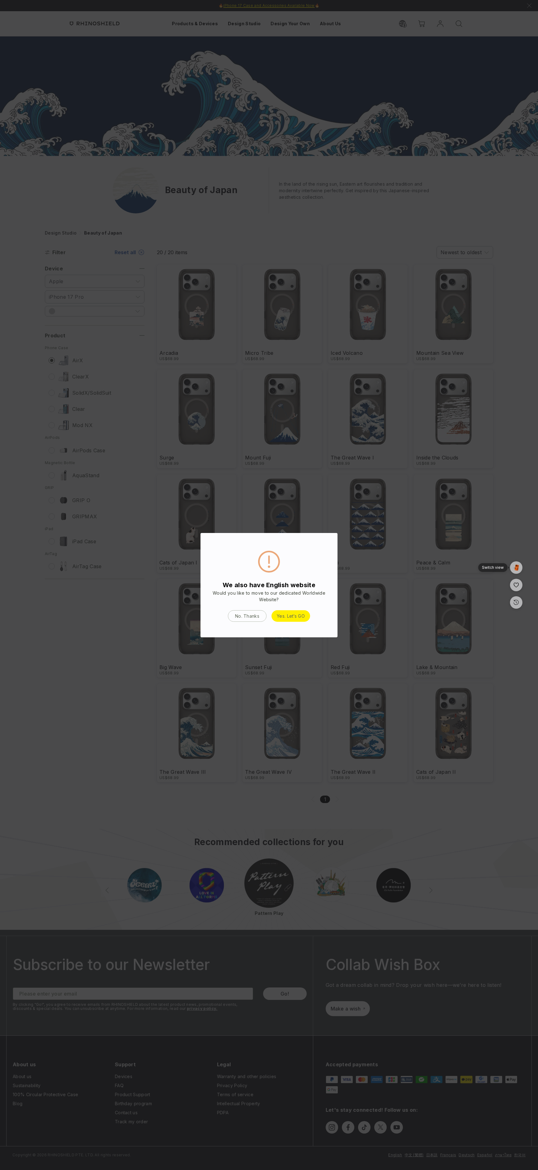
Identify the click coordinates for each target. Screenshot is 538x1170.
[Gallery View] (516, 567)
